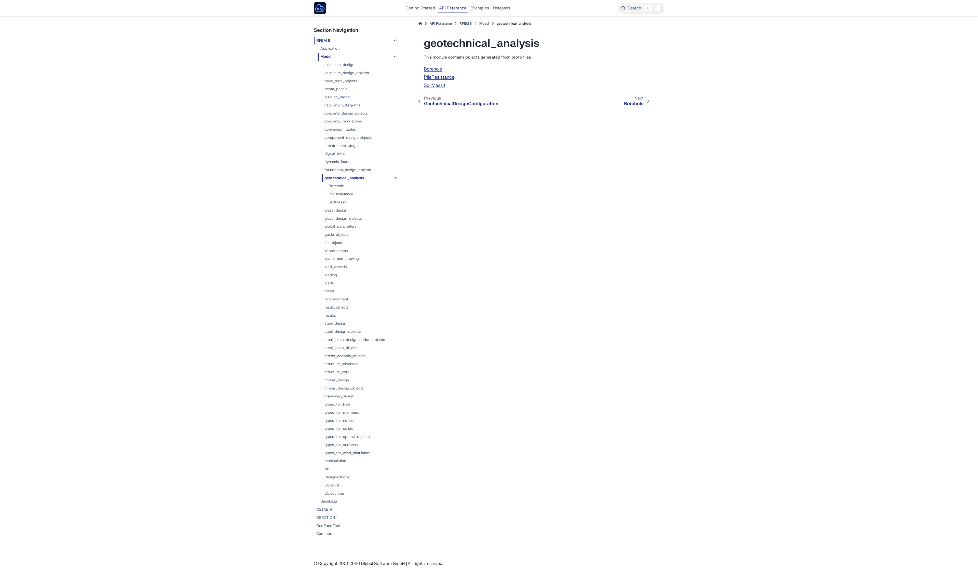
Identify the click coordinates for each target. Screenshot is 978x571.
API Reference (452, 8)
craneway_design (339, 396)
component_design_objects (348, 137)
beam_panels (335, 89)
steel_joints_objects (341, 347)
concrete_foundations (343, 121)
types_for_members (341, 412)
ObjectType (334, 493)
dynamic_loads (337, 161)
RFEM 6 (323, 40)
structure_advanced (341, 363)
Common (324, 533)
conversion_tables (340, 129)
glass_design (335, 210)
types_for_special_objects (347, 436)
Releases (501, 8)
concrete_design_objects (346, 113)
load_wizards (335, 266)
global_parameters (340, 226)
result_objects (336, 307)
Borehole (336, 186)
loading (330, 275)
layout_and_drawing (341, 258)
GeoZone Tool (328, 525)
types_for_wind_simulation (347, 453)
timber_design (336, 380)
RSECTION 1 (326, 517)
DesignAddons (337, 477)
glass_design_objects (343, 218)
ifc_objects (333, 242)
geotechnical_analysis (344, 178)
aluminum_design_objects (346, 73)
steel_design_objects (342, 331)
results (330, 315)
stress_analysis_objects (345, 356)
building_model (337, 97)
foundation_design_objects (347, 170)
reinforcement (336, 299)
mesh (329, 291)
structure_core (336, 372)
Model (325, 56)
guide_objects (336, 234)
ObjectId (331, 485)
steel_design (335, 323)
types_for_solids (338, 428)
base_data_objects (340, 81)
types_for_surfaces (341, 444)
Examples (479, 8)
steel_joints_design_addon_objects (354, 339)
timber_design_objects (344, 388)
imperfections (336, 250)
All (326, 469)
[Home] (420, 23)
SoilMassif (337, 202)
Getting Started (420, 8)
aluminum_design (339, 64)
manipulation (335, 460)
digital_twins (335, 153)
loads (329, 283)
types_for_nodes (339, 420)
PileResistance (341, 194)
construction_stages (342, 145)
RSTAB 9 (324, 509)
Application (329, 48)
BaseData (328, 501)
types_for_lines (337, 404)
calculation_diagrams (342, 105)
